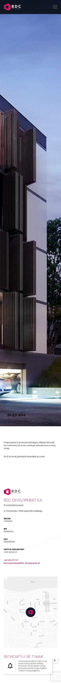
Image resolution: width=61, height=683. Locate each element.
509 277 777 (13, 560)
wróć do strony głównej (14, 465)
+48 (6, 560)
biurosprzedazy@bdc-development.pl (22, 563)
